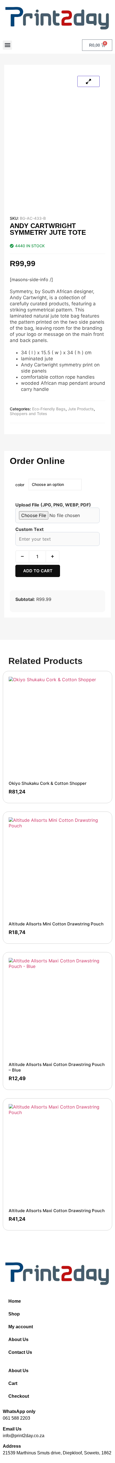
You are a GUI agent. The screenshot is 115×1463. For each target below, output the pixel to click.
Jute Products (81, 408)
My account (20, 1326)
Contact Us (20, 1352)
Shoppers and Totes (28, 413)
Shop (14, 1314)
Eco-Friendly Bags (49, 408)
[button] (7, 45)
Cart (12, 1383)
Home (14, 1301)
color (19, 484)
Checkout (18, 1396)
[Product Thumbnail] (88, 81)
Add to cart (37, 570)
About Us (18, 1339)
